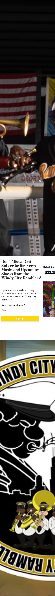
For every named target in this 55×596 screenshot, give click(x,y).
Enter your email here (12, 305)
